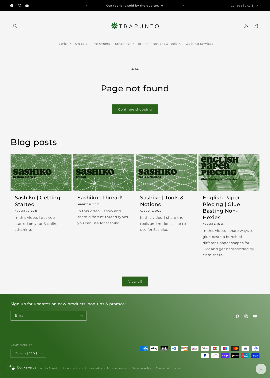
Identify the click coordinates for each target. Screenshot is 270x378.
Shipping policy (142, 368)
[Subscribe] (81, 316)
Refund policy (72, 368)
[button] (15, 26)
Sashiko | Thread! (99, 197)
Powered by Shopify (46, 368)
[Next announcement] (183, 6)
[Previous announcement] (86, 6)
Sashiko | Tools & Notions (162, 200)
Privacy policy (94, 368)
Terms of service (117, 368)
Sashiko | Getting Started (37, 200)
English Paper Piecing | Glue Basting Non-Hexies (221, 207)
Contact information (169, 368)
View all (135, 281)
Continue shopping (135, 109)
